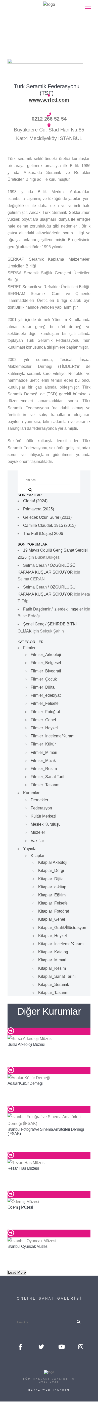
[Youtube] (60, 1346)
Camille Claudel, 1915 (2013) (49, 525)
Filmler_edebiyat (46, 695)
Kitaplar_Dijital (51, 879)
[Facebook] (21, 1346)
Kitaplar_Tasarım (53, 992)
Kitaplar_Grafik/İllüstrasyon (62, 927)
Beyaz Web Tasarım (49, 1390)
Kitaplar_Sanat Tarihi (57, 976)
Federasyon (41, 808)
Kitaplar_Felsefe (53, 903)
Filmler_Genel (43, 720)
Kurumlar (31, 793)
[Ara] (28, 489)
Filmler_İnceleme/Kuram (52, 736)
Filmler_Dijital (43, 687)
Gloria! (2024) (35, 501)
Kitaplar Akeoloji (52, 862)
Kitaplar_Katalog (53, 952)
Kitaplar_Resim (52, 968)
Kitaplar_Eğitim (52, 895)
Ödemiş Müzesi (20, 1207)
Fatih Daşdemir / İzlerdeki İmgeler (53, 609)
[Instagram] (80, 1346)
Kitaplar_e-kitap (52, 887)
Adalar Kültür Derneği (25, 1083)
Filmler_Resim (44, 768)
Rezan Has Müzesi (23, 1168)
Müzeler (38, 832)
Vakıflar (37, 841)
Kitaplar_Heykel (52, 936)
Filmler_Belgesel (46, 663)
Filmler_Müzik (43, 760)
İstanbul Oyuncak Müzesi (28, 1246)
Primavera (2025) (38, 509)
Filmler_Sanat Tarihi (49, 777)
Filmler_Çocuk (44, 679)
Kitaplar (37, 855)
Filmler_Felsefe (45, 703)
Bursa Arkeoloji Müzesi (26, 1044)
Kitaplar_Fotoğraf (53, 911)
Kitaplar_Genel (51, 919)
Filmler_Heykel (44, 728)
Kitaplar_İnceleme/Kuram (60, 944)
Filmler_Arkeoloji (46, 654)
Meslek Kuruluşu (46, 824)
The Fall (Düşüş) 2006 (43, 533)
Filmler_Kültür (43, 744)
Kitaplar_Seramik (53, 984)
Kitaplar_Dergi (51, 870)
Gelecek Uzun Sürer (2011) (47, 517)
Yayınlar (30, 849)
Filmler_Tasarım (45, 785)
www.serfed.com (49, 100)
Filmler (29, 648)
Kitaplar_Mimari (52, 960)
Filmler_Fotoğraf (45, 712)
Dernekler (39, 800)
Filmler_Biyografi (46, 671)
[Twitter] (40, 1346)
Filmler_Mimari (44, 752)
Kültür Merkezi (43, 816)
